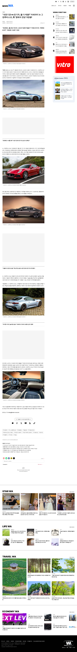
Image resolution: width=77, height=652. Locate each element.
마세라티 (5, 430)
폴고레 (25, 430)
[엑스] (61, 1)
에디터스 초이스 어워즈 (8, 432)
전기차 (41, 432)
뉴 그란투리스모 (13, 430)
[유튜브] (56, 1)
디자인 (11, 434)
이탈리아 (5, 434)
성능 (15, 434)
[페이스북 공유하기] (17, 423)
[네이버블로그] (65, 1)
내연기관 (36, 432)
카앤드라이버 (31, 430)
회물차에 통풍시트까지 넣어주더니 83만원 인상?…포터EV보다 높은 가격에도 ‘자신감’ (20, 448)
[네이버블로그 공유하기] (25, 423)
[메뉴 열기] (74, 5)
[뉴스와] (68, 643)
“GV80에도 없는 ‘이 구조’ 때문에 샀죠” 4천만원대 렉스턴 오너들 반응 (17, 450)
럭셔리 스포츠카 (18, 432)
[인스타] (63, 1)
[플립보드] (68, 1)
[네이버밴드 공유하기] (30, 423)
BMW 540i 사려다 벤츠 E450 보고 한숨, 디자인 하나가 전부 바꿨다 (16, 446)
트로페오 (20, 430)
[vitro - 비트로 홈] (64, 64)
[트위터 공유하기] (21, 423)
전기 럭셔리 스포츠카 (28, 432)
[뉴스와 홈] (7, 5)
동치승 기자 (42, 22)
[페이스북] (58, 1)
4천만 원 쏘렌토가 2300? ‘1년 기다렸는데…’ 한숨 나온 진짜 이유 (16, 452)
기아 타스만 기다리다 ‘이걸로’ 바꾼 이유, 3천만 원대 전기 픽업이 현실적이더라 (18, 445)
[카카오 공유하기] (12, 423)
